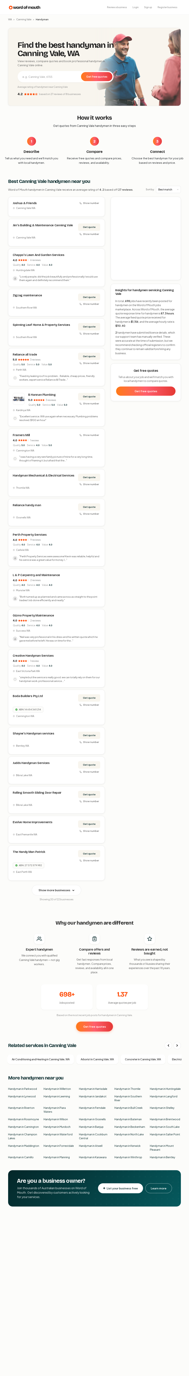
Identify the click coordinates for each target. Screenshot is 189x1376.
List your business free (122, 1188)
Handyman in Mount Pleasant (162, 1147)
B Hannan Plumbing (42, 394)
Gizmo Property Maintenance (33, 615)
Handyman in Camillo (21, 1157)
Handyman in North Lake (129, 1134)
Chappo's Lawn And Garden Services (38, 255)
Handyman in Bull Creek (128, 1107)
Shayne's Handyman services (33, 733)
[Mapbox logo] (120, 276)
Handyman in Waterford (58, 1134)
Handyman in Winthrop (128, 1157)
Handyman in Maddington (23, 1145)
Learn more (158, 1188)
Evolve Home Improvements (32, 822)
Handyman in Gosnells (92, 1119)
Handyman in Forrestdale (59, 1145)
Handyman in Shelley (162, 1107)
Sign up (148, 7)
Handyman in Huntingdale (165, 1088)
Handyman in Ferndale (92, 1107)
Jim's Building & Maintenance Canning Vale (43, 225)
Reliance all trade (25, 354)
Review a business (117, 7)
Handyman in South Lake (165, 1126)
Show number (91, 203)
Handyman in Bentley (162, 1157)
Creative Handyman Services (33, 655)
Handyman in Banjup (91, 1126)
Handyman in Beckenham (129, 1126)
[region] (146, 238)
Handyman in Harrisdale (93, 1088)
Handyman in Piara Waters (55, 1109)
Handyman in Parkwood (22, 1088)
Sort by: (150, 189)
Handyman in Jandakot (92, 1096)
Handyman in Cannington (23, 1126)
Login (136, 7)
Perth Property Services (30, 534)
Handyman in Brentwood (165, 1119)
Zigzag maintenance (27, 295)
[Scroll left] (168, 1045)
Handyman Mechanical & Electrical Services (43, 475)
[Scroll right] (177, 1045)
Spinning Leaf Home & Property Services (41, 325)
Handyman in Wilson (56, 1119)
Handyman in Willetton (57, 1088)
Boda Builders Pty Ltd (28, 696)
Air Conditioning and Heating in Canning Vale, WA (41, 1059)
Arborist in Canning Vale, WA (97, 1059)
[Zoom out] (176, 207)
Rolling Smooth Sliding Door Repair (37, 792)
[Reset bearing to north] (176, 212)
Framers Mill (21, 435)
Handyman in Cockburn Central (93, 1136)
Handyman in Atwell (90, 1145)
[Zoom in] (176, 201)
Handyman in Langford (163, 1096)
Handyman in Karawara (92, 1157)
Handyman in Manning (57, 1157)
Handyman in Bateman (128, 1119)
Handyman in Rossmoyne (23, 1119)
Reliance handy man (27, 505)
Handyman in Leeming (57, 1096)
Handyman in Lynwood (22, 1096)
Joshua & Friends (25, 203)
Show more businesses (54, 890)
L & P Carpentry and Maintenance (36, 575)
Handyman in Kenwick (127, 1145)
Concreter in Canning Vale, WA (143, 1059)
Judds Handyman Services (31, 763)
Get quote (89, 227)
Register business (167, 7)
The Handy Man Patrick (29, 852)
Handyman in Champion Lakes (22, 1136)
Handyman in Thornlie (127, 1088)
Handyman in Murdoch (57, 1126)
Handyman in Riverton (21, 1107)
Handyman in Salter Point (165, 1134)
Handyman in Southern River (128, 1098)
